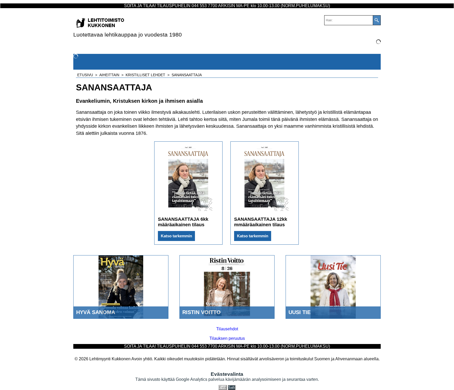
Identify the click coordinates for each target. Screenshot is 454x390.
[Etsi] (376, 20)
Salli (231, 387)
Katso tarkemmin (176, 236)
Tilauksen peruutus (227, 338)
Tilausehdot (227, 329)
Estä (222, 387)
